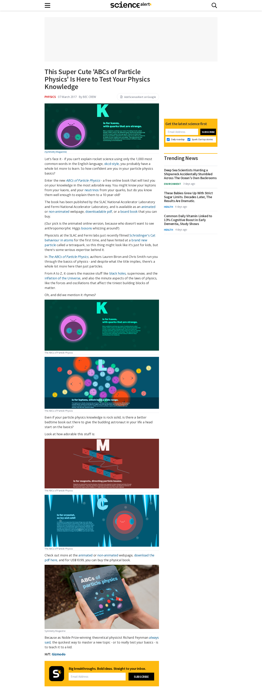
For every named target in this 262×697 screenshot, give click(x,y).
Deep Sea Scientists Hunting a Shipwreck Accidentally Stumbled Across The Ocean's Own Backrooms (190, 174)
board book (129, 211)
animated (148, 207)
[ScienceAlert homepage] (131, 5)
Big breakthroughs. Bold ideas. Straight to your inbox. (107, 669)
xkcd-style (111, 164)
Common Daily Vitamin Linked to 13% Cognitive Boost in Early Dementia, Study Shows (188, 220)
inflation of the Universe (62, 278)
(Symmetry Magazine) (55, 151)
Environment (172, 184)
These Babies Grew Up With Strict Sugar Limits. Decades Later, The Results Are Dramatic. (188, 197)
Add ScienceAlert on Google (140, 97)
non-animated (59, 211)
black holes (117, 273)
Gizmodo (58, 654)
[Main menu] (48, 5)
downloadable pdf (98, 211)
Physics (50, 97)
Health (168, 206)
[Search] (214, 5)
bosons (86, 228)
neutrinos (91, 190)
